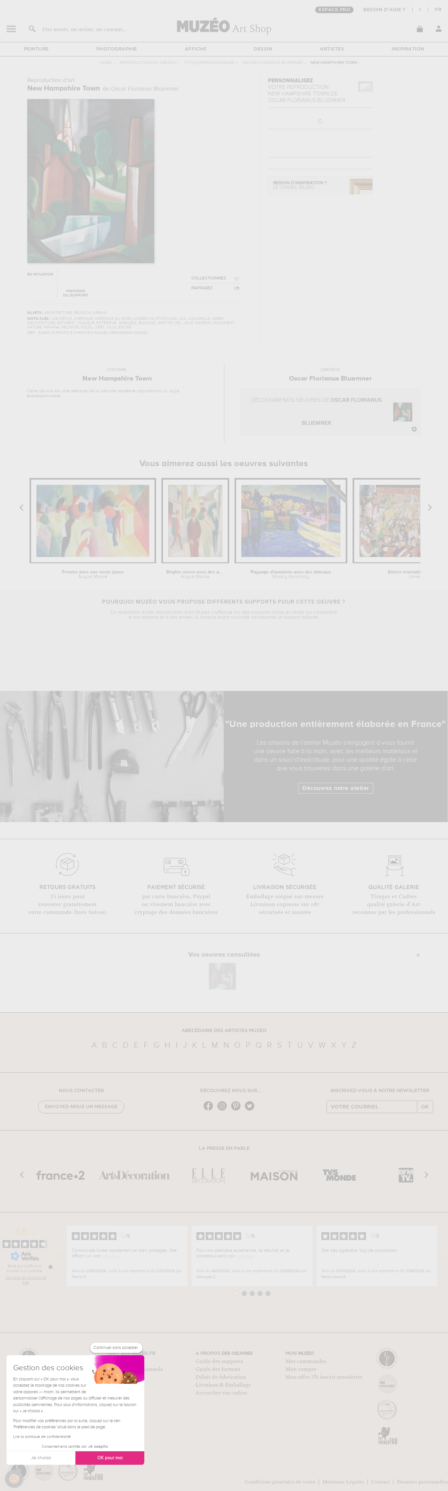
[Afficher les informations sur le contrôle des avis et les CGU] (50, 1267)
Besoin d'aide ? (384, 10)
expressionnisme (43, 396)
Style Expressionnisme (209, 63)
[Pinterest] (237, 1110)
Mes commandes (305, 1361)
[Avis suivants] (442, 1256)
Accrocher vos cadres (221, 1393)
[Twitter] (251, 1110)
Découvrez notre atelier (335, 788)
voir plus (111, 1256)
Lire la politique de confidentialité (42, 1437)
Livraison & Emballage (223, 1385)
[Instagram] (224, 1110)
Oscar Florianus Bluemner (272, 63)
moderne (126, 391)
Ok (425, 1106)
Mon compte (300, 1369)
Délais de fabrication (220, 1377)
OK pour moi (110, 1458)
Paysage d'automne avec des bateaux (291, 574)
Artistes (332, 49)
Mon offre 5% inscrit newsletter (323, 1377)
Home (106, 63)
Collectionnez (208, 278)
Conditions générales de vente (280, 1482)
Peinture (36, 49)
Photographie (116, 49)
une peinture (75, 391)
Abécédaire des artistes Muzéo (224, 1031)
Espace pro (334, 10)
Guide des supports (219, 1361)
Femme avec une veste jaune (93, 574)
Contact (380, 1482)
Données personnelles (422, 1482)
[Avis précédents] (61, 1256)
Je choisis (41, 1458)
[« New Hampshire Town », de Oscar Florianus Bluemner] (222, 976)
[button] (14, 1479)
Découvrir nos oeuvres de (316, 412)
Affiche (196, 49)
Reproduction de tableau (148, 63)
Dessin (263, 49)
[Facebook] (210, 1110)
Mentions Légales (343, 1482)
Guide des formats (217, 1369)
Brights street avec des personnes (195, 574)
